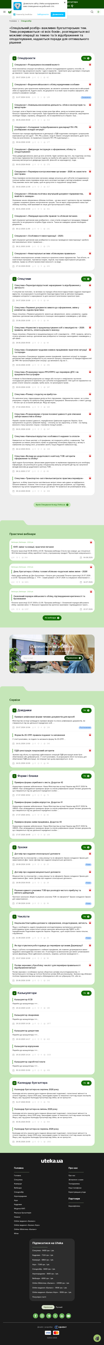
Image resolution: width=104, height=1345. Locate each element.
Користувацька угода (77, 1192)
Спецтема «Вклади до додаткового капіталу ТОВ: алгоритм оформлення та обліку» (44, 457)
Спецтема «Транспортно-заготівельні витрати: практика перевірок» (48, 478)
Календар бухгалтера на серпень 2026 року (36, 1090)
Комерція (18, 1184)
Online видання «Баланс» (24, 1221)
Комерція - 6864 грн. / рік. (43, 1260)
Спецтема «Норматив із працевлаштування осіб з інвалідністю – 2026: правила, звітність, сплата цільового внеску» (49, 329)
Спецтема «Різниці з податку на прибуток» (35, 394)
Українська (48, 1307)
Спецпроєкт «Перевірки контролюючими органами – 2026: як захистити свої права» (50, 173)
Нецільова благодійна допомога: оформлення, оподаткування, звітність (50, 923)
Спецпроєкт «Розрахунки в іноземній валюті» (37, 65)
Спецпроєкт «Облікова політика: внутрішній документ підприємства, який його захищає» (48, 195)
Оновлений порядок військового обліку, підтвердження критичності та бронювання (49, 598)
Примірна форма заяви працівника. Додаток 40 (38, 822)
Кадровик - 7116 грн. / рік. (43, 1255)
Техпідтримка (74, 1184)
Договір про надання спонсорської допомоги (37, 854)
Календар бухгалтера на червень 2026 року (36, 1129)
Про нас (71, 1175)
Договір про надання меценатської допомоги (37, 872)
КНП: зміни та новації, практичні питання (33, 547)
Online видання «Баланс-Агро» (27, 1225)
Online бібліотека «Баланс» (25, 1229)
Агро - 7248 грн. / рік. (41, 1264)
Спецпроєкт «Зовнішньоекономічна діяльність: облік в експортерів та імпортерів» (49, 106)
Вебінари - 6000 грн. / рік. (43, 1278)
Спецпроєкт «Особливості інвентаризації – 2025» (39, 236)
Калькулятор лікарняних (26, 1015)
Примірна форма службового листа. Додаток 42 (38, 783)
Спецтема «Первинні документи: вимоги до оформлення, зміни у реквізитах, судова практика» (46, 309)
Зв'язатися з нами (75, 1180)
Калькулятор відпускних (26, 1046)
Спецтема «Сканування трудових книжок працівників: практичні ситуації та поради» (50, 351)
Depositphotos (74, 1206)
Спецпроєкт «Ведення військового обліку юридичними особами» (47, 85)
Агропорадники (20, 1196)
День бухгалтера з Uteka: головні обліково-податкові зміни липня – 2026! (50, 572)
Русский (59, 1307)
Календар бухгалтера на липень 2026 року (35, 1109)
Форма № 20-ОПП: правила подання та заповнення (39, 735)
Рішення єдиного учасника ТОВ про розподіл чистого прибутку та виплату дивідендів (47, 892)
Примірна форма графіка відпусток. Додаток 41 (38, 802)
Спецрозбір (19, 1192)
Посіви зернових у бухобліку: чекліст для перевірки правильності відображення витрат (47, 967)
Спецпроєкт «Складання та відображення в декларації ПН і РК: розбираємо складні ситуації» (46, 128)
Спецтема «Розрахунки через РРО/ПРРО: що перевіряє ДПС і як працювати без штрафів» (46, 373)
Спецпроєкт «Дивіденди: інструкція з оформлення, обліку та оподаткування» (45, 151)
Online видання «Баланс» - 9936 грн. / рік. (49, 1288)
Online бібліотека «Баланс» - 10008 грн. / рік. (51, 1283)
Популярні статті (39, 1297)
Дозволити (58, 14)
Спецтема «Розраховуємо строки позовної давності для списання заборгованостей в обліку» (47, 415)
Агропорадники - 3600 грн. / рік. (45, 1274)
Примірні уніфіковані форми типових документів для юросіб (44, 717)
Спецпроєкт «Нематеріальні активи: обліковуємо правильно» (45, 254)
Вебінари (15, 542)
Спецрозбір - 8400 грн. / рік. (43, 1269)
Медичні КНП (19, 1209)
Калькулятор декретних (26, 1031)
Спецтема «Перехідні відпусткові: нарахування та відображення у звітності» (47, 287)
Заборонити (43, 14)
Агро (16, 1200)
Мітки (16, 1233)
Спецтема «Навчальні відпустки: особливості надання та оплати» (47, 436)
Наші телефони (74, 1188)
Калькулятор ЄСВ (23, 1000)
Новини (17, 1217)
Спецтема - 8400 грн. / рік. (43, 1250)
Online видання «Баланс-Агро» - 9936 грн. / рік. (52, 1292)
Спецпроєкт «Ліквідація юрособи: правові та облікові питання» (46, 216)
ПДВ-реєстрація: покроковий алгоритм (34, 751)
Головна (17, 1175)
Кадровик (18, 1204)
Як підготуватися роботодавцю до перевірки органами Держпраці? (48, 946)
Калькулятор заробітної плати (29, 1062)
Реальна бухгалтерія (22, 1213)
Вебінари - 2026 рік (26, 542)
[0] (97, 1338)
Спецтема (18, 1180)
